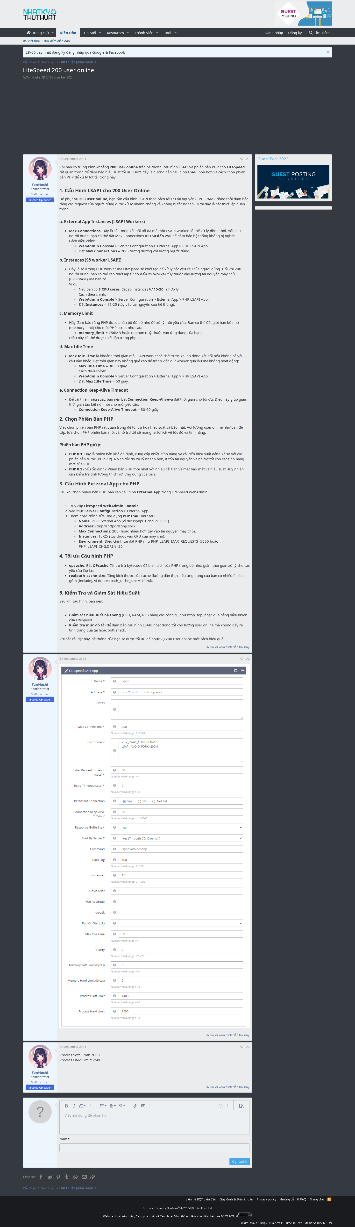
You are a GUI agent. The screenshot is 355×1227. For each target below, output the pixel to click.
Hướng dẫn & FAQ (293, 1199)
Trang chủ (40, 32)
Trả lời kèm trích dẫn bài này (229, 647)
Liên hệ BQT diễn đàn (201, 1199)
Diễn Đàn (68, 32)
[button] (52, 32)
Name (64, 1138)
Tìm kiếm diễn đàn (56, 41)
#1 (248, 159)
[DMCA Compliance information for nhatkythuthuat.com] (243, 1216)
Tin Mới (90, 32)
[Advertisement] (139, 118)
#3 (248, 1047)
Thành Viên (144, 32)
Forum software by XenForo (177, 1208)
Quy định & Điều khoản (236, 1199)
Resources (115, 32)
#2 (248, 659)
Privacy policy (266, 1199)
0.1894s (297, 1223)
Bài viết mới (31, 41)
